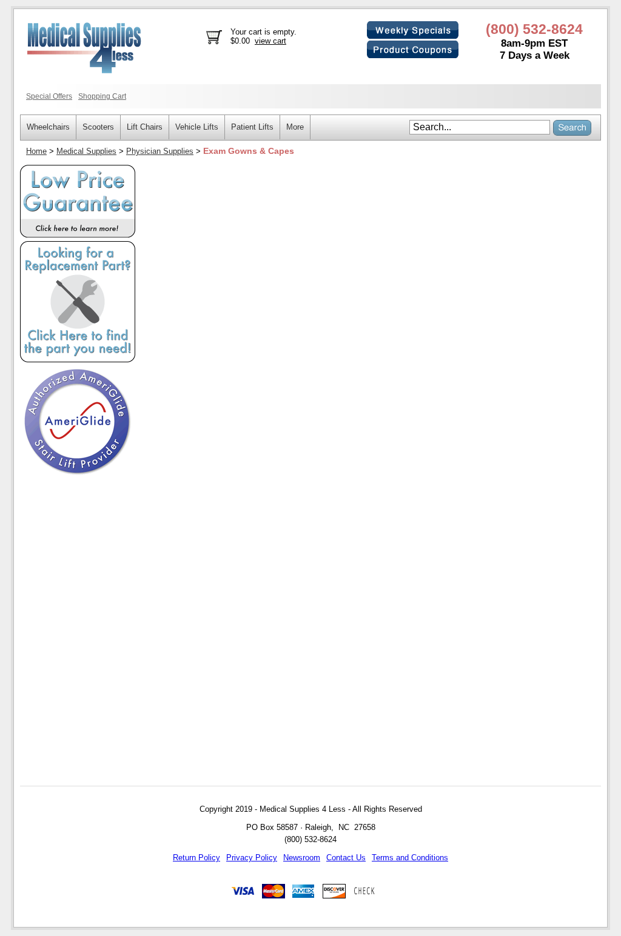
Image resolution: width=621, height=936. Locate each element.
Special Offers (49, 96)
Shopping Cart (102, 96)
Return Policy (196, 857)
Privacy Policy (251, 857)
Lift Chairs (145, 126)
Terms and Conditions (410, 857)
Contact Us (346, 857)
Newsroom (301, 857)
